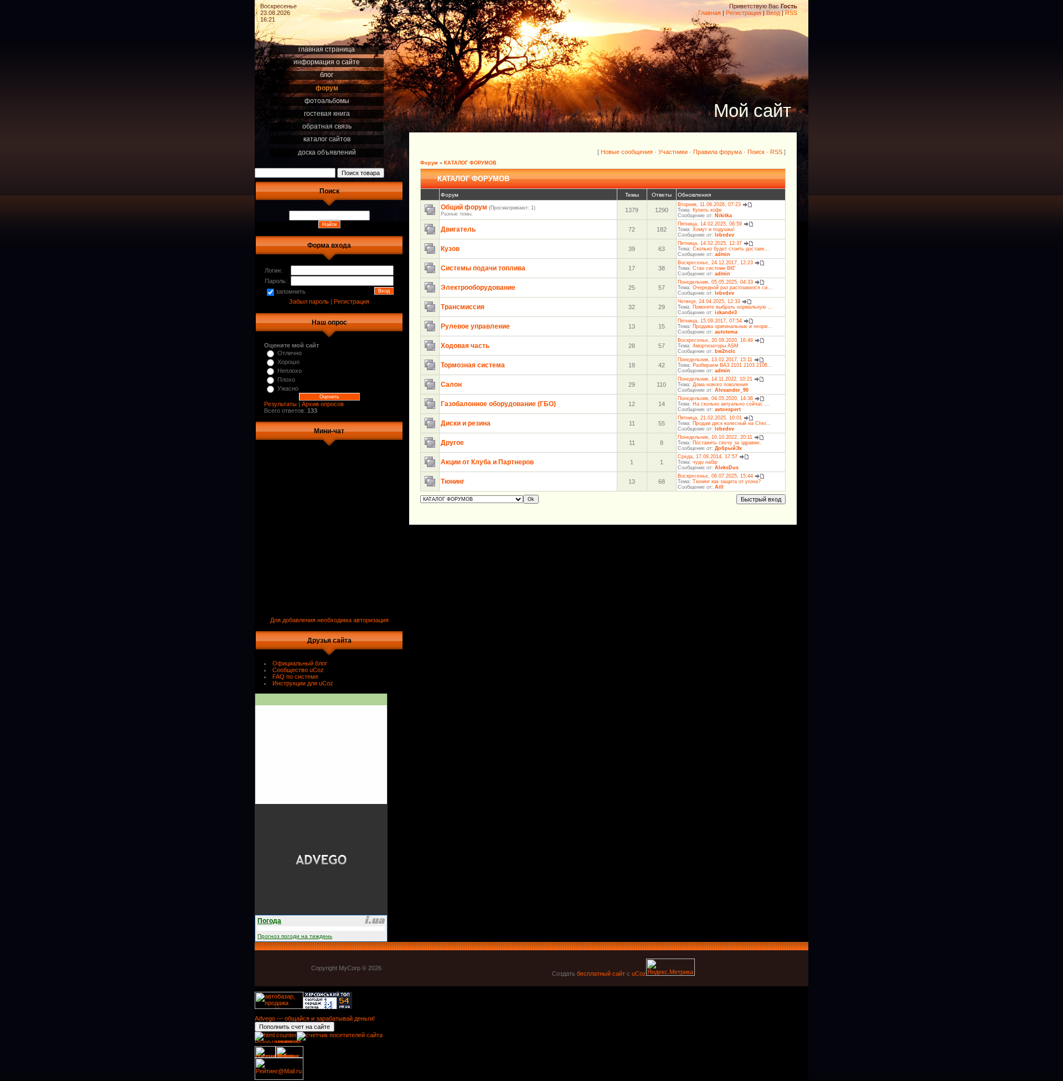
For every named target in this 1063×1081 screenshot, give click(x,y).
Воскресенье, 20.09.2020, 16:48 (715, 340)
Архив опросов (323, 404)
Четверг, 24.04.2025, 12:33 (709, 301)
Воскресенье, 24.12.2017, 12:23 (715, 262)
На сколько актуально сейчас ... (731, 404)
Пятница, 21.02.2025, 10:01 (710, 418)
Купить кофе (707, 210)
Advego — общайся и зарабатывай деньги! (315, 1018)
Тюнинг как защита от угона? (727, 481)
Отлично (289, 353)
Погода (269, 921)
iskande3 (726, 312)
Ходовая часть (465, 346)
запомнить (291, 291)
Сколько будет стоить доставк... (731, 249)
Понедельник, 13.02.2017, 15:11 (715, 359)
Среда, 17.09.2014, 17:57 (707, 456)
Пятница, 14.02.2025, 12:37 (710, 243)
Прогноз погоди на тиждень (294, 936)
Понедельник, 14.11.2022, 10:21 (715, 379)
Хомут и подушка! (714, 229)
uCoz (639, 973)
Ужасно (287, 388)
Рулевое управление (475, 326)
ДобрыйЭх (728, 448)
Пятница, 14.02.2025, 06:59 (710, 224)
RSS (791, 12)
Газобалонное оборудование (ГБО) (498, 404)
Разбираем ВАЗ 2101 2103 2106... (732, 365)
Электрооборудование (478, 287)
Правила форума (717, 151)
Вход (773, 12)
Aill (719, 487)
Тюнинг (453, 481)
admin (722, 254)
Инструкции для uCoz (302, 683)
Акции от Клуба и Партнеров (487, 462)
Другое (452, 443)
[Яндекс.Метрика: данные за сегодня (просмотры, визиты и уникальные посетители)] (670, 967)
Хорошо (288, 361)
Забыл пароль (309, 301)
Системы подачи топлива (483, 268)
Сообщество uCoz (298, 670)
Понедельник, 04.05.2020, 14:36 (715, 398)
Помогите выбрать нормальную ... (733, 307)
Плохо (286, 379)
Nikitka (723, 215)
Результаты (280, 404)
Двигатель (458, 229)
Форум (429, 163)
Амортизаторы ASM (716, 346)
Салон (451, 384)
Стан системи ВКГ (714, 268)
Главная (709, 12)
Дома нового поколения (720, 384)
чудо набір (705, 462)
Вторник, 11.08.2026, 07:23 (709, 204)
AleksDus (727, 467)
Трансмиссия (462, 307)
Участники (673, 151)
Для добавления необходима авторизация (329, 620)
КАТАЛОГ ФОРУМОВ (470, 163)
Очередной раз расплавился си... (732, 287)
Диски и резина (466, 423)
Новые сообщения (627, 151)
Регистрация (743, 12)
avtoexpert (728, 409)
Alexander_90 (732, 390)
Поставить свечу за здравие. (727, 442)
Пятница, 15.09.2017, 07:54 (710, 321)
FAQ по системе (295, 676)
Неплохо (289, 370)
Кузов (450, 249)
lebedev (724, 235)
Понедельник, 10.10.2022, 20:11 (715, 437)
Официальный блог (299, 663)
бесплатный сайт (601, 973)
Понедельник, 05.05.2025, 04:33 (715, 282)
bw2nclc (725, 351)
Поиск (756, 151)
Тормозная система (473, 365)
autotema (726, 332)
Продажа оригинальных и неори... (732, 326)
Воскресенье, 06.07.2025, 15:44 (715, 476)
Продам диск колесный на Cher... (732, 423)
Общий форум (464, 207)
